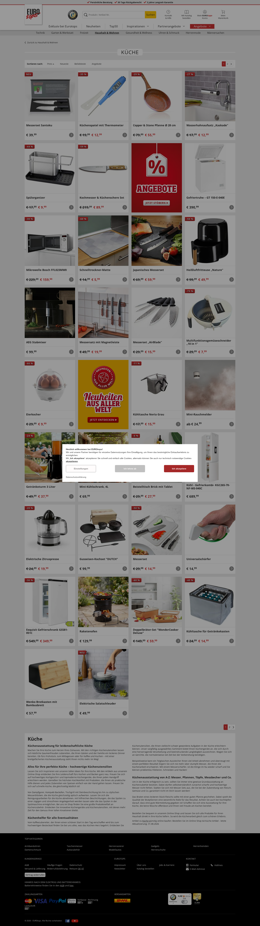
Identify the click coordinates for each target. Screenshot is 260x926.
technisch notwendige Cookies (176, 458)
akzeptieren (72, 461)
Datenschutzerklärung (76, 477)
